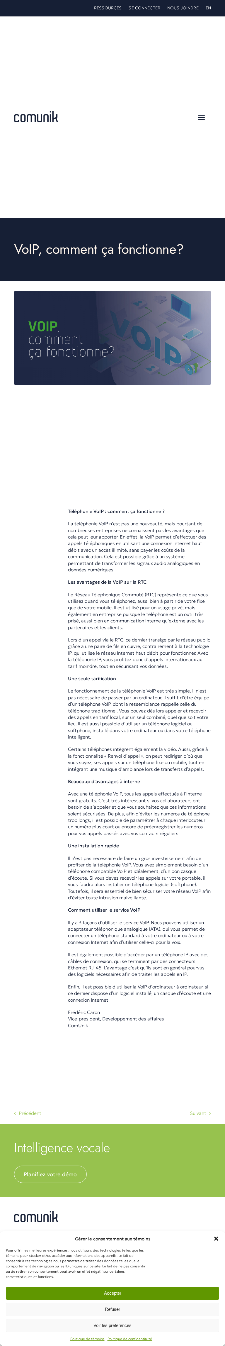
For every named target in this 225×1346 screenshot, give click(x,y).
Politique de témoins (87, 1339)
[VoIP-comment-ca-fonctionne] (36, 1213)
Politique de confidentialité (130, 1339)
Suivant (198, 1113)
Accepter (112, 1293)
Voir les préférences (112, 1325)
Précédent (30, 1113)
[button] (216, 1239)
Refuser (112, 1309)
